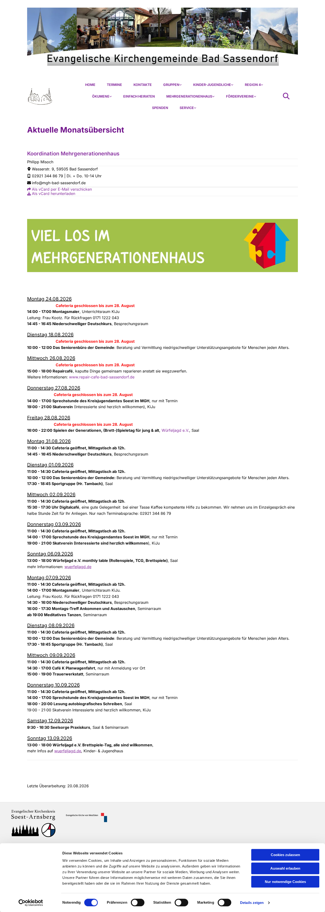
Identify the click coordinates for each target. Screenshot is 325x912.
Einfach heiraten (139, 96)
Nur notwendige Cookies (285, 882)
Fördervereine (240, 96)
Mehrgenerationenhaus (189, 96)
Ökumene (100, 96)
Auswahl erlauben (285, 868)
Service (187, 108)
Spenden (160, 108)
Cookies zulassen (285, 855)
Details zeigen (252, 903)
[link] (172, 85)
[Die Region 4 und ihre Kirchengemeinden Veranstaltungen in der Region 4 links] (262, 85)
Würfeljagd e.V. (175, 430)
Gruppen (171, 85)
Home (90, 85)
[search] (286, 96)
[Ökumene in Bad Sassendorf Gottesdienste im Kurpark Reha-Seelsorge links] (110, 96)
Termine (114, 85)
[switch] (137, 902)
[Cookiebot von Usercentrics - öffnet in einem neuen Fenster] (31, 902)
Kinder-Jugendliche (212, 85)
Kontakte (142, 85)
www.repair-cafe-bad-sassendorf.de (101, 377)
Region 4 (253, 85)
